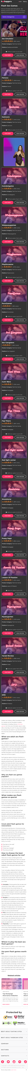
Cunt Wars (6, 382)
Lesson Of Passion (10, 577)
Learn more (13, 1069)
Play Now (8, 55)
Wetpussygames (9, 225)
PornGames (7, 303)
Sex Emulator (7, 39)
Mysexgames (7, 617)
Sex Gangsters (8, 343)
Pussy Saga (7, 538)
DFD (4, 695)
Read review (20, 55)
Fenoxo (5, 78)
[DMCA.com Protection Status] (7, 1023)
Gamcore (6, 117)
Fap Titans (6, 421)
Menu (25, 1)
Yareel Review (8, 656)
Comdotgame (8, 186)
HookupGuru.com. (16, 1067)
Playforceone (7, 264)
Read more (6, 1004)
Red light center (9, 460)
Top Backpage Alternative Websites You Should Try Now (10, 995)
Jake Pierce (6, 991)
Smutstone (6, 499)
